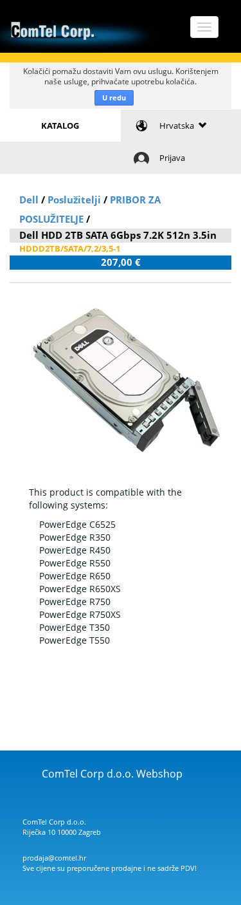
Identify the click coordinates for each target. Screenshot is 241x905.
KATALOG (60, 125)
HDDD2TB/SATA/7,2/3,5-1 (69, 248)
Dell (29, 199)
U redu (114, 97)
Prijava (172, 157)
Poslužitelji (74, 199)
